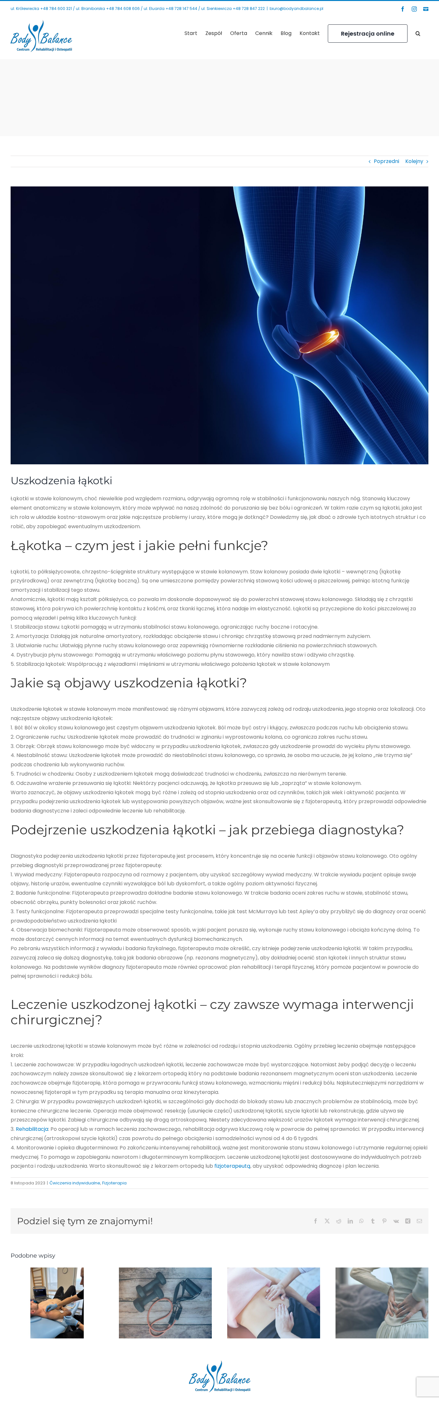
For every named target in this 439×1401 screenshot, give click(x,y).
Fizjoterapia (114, 1183)
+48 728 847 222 (249, 8)
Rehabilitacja (32, 1129)
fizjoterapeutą (232, 1166)
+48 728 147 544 (181, 8)
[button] (418, 33)
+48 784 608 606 (123, 8)
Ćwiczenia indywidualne (74, 1183)
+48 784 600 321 (56, 8)
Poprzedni (386, 161)
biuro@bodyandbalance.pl (296, 8)
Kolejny (414, 161)
